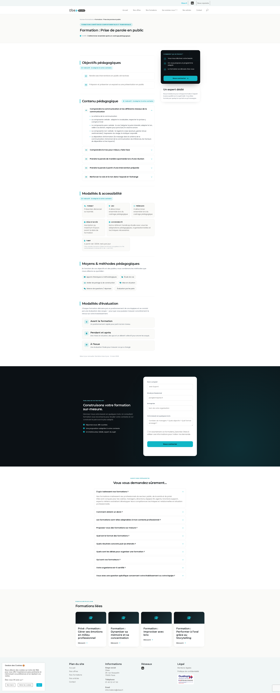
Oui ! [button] (39, 685)
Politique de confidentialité (188, 671)
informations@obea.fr (114, 690)
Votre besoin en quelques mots (158, 416)
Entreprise (151, 403)
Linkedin (192, 3)
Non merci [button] (10, 685)
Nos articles (187, 10)
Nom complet (152, 382)
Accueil (125, 10)
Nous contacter (179, 78)
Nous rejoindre (203, 2)
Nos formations (151, 10)
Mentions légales (184, 668)
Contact (199, 10)
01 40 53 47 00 (111, 682)
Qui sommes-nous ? (169, 10)
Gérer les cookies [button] (25, 685)
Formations (89, 19)
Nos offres (137, 10)
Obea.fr (184, 2)
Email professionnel (154, 393)
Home (82, 19)
